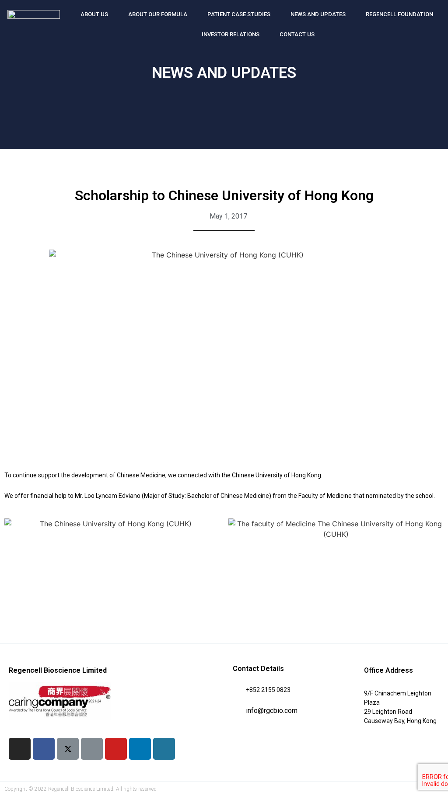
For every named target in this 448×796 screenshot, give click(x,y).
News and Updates (318, 14)
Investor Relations (230, 34)
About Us (94, 14)
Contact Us (297, 34)
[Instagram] (20, 749)
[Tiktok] (92, 749)
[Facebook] (44, 749)
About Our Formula (157, 14)
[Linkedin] (140, 749)
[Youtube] (116, 749)
